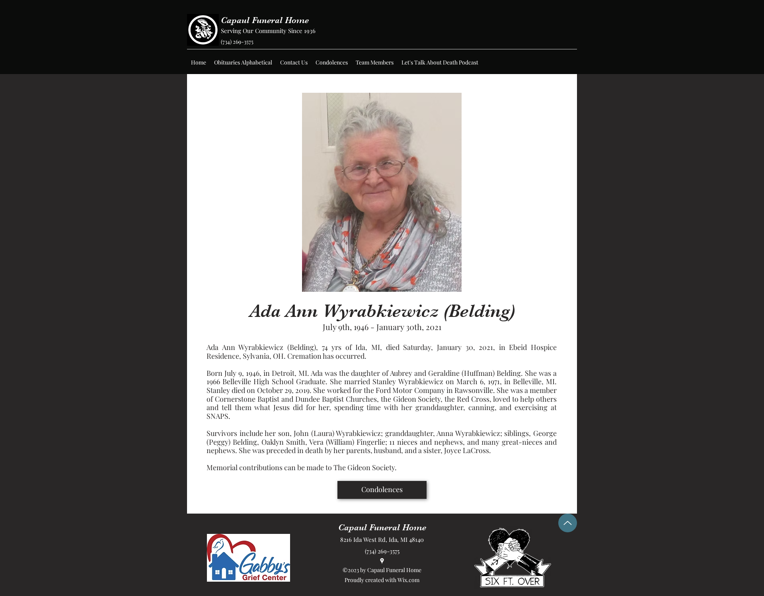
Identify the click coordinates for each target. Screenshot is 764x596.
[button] (243, 62)
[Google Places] (382, 561)
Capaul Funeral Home (265, 20)
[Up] (567, 523)
